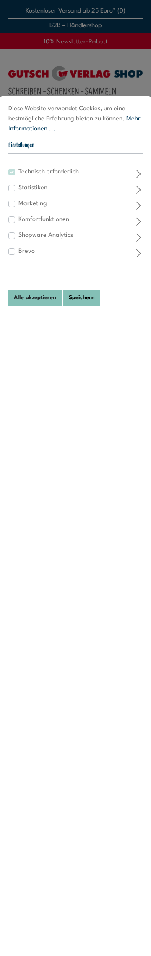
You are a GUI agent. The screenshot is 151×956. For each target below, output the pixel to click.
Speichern (82, 297)
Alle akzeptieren (35, 297)
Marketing (32, 204)
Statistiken (32, 188)
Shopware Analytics (45, 235)
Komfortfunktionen (43, 219)
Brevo (26, 251)
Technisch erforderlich (48, 172)
